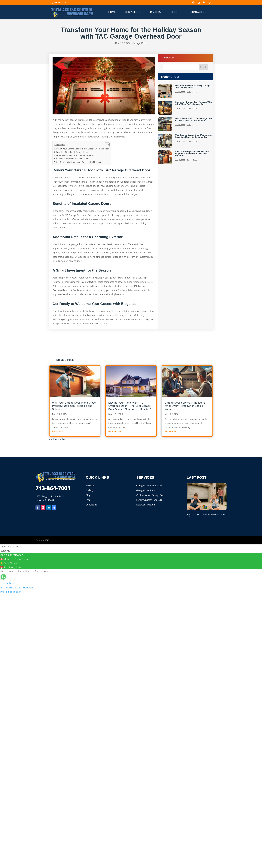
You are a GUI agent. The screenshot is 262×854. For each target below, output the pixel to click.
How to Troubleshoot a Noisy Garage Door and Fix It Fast (192, 86)
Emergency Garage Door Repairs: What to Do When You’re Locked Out (193, 103)
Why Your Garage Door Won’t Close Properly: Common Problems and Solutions (192, 153)
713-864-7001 (60, 2)
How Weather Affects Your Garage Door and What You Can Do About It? (194, 119)
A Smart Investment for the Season (72, 158)
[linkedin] (204, 2)
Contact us (91, 504)
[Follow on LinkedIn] (48, 507)
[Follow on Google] (54, 507)
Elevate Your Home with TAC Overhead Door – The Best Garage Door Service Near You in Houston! (129, 406)
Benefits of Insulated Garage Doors (72, 152)
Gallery (89, 490)
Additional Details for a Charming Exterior (75, 155)
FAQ (88, 499)
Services (90, 485)
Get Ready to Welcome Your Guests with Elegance (78, 162)
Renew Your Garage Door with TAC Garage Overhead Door (82, 148)
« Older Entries (57, 439)
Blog (88, 495)
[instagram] (210, 2)
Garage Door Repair (146, 490)
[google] (199, 2)
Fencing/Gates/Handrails (149, 499)
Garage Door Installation (149, 485)
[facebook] (193, 2)
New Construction (145, 504)
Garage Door (139, 43)
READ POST (58, 431)
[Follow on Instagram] (43, 507)
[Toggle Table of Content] (106, 144)
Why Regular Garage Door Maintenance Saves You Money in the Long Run (193, 136)
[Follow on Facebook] (37, 507)
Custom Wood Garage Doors (151, 495)
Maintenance (192, 92)
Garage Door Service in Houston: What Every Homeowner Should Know (185, 406)
